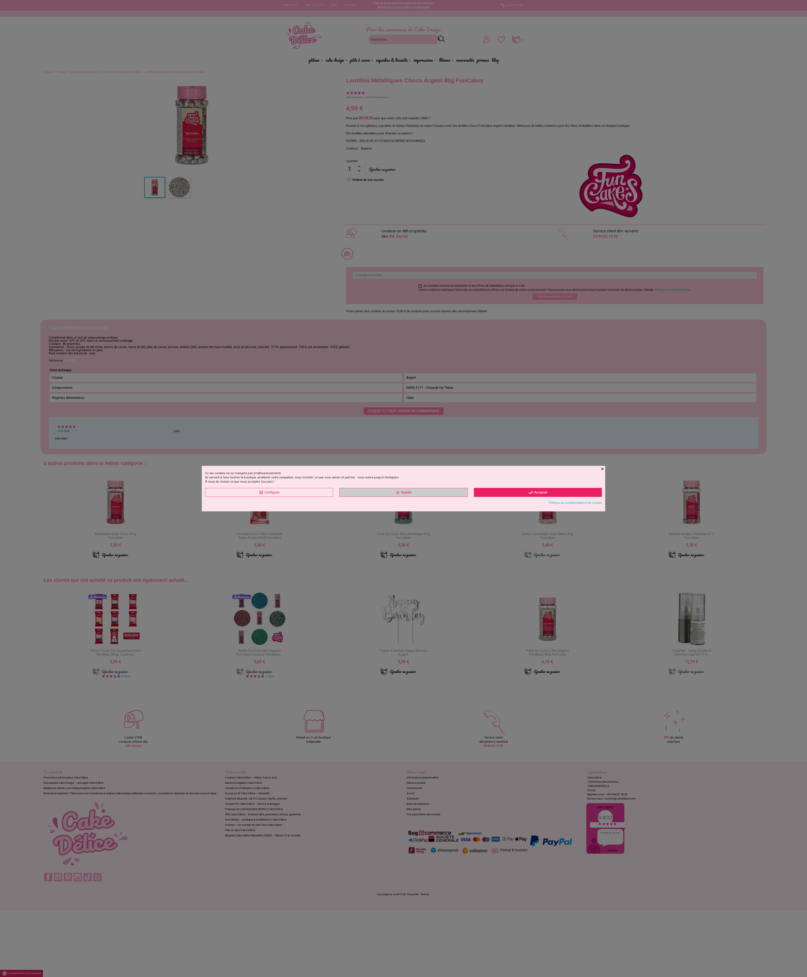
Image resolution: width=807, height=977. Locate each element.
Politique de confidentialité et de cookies (575, 502)
